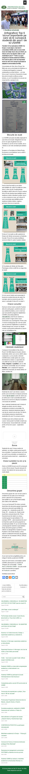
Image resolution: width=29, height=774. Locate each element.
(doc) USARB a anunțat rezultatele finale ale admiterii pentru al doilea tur (7, 588)
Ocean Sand (14, 442)
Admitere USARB (12, 566)
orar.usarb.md (6, 317)
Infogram (14, 443)
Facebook (6, 570)
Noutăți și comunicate (12, 30)
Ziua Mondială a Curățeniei (23, 586)
